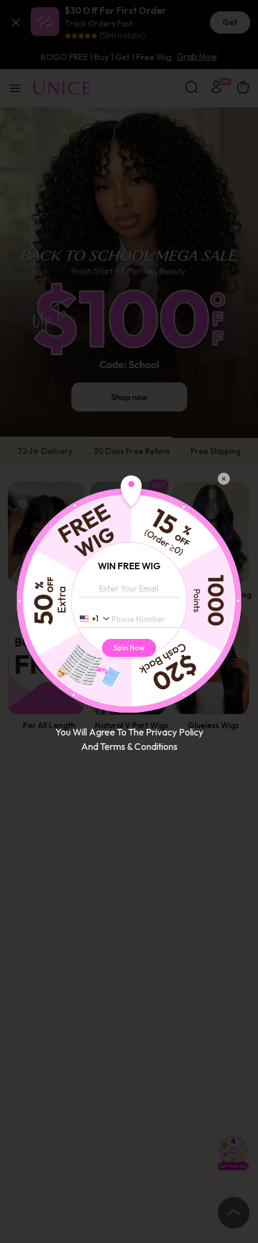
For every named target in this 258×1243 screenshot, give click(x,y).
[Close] (224, 479)
